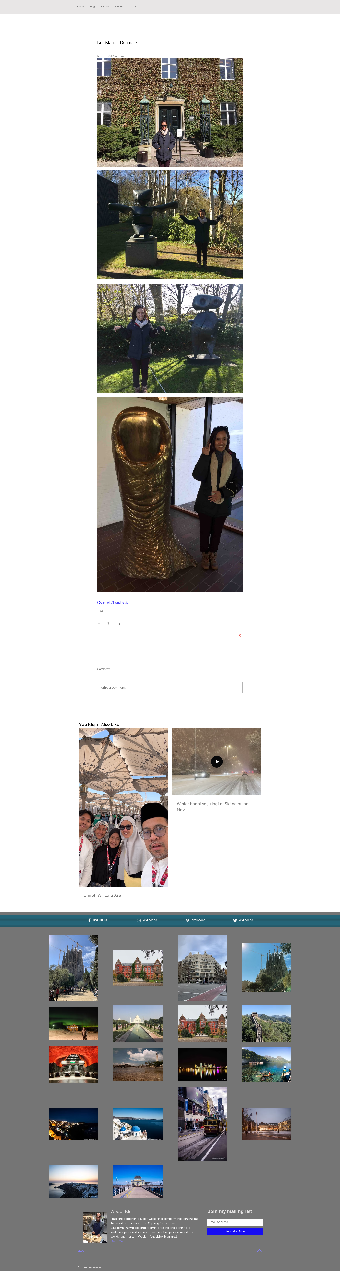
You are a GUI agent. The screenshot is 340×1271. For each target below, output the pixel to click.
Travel (100, 610)
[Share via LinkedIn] (118, 623)
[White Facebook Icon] (89, 920)
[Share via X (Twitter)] (108, 623)
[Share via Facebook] (99, 623)
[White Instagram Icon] (138, 920)
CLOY (80, 1250)
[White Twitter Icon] (235, 920)
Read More (118, 1241)
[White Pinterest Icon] (187, 920)
